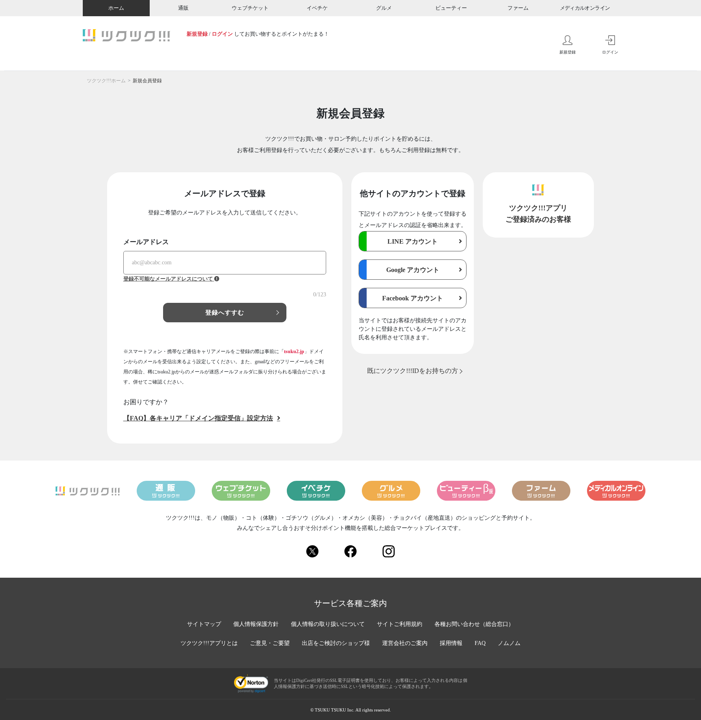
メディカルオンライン (585, 8)
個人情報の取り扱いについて (328, 624)
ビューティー (451, 8)
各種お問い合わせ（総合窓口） (474, 624)
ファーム (518, 8)
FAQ (480, 643)
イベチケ (317, 8)
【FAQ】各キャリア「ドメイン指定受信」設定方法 (198, 418)
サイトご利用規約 (399, 624)
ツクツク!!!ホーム (106, 81)
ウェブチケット (250, 8)
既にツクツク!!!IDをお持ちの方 (412, 370)
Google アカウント (412, 269)
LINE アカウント (412, 241)
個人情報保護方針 (256, 624)
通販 (183, 8)
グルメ (384, 8)
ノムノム (509, 643)
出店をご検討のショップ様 (336, 643)
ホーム (116, 8)
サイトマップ (204, 624)
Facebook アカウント (412, 298)
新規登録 (197, 34)
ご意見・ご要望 (270, 643)
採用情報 (451, 643)
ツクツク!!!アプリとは (209, 643)
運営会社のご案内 (405, 643)
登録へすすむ (225, 312)
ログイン (222, 34)
